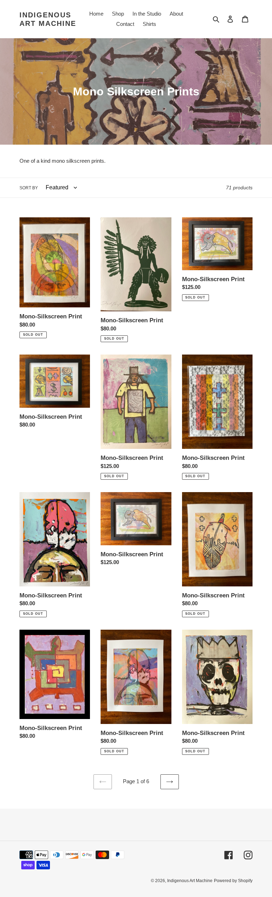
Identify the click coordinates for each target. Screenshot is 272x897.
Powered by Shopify (233, 880)
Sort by (28, 187)
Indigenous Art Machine (47, 19)
